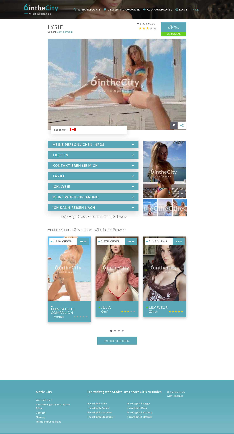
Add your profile (159, 9)
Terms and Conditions (48, 421)
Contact (40, 412)
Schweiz (67, 31)
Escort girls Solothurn (139, 416)
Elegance (178, 395)
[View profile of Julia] (117, 276)
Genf (59, 31)
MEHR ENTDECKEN (117, 340)
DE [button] (197, 9)
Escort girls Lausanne (100, 412)
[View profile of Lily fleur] (164, 276)
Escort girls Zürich (98, 407)
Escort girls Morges (138, 403)
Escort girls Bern (137, 407)
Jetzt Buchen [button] (173, 27)
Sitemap (40, 417)
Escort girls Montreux (100, 416)
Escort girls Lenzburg (139, 412)
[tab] (93, 144)
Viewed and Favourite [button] (124, 9)
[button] (93, 144)
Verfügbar (174, 33)
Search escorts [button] (89, 9)
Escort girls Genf (97, 403)
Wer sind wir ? (44, 399)
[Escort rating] (147, 28)
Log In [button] (183, 9)
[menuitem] (87, 9)
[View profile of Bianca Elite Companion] (69, 279)
